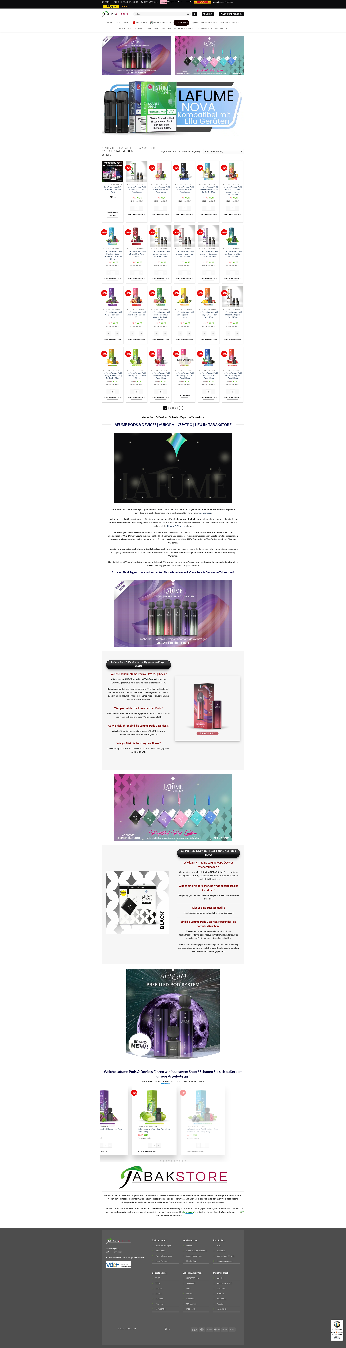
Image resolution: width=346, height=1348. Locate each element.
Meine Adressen (161, 1261)
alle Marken (221, 29)
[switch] (337, 1337)
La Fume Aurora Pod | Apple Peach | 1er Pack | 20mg (161, 189)
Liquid (194, 22)
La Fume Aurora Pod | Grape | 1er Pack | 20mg (113, 314)
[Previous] (106, 1123)
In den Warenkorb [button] (136, 214)
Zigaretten (112, 22)
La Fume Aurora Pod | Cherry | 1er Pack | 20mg (137, 253)
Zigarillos (124, 29)
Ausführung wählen (113, 214)
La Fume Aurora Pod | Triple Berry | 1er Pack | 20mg (208, 375)
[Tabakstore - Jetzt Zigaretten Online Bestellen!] (115, 14)
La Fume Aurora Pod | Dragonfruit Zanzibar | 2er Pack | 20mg (208, 253)
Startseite (109, 147)
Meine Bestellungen (163, 1246)
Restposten (141, 22)
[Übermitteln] (188, 14)
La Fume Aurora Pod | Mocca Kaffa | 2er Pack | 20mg (233, 314)
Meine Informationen (163, 1256)
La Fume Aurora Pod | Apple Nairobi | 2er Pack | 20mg (137, 189)
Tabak (125, 22)
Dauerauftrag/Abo (162, 22)
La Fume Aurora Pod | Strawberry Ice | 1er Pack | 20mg (161, 375)
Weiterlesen (184, 396)
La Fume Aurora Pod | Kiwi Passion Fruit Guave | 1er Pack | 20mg (161, 316)
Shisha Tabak (184, 29)
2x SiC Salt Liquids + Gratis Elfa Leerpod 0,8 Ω (112, 189)
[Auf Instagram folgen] (166, 1329)
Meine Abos (160, 1251)
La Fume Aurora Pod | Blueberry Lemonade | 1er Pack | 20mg (208, 189)
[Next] (239, 1123)
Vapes (163, 1272)
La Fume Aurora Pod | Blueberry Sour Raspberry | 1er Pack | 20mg (113, 255)
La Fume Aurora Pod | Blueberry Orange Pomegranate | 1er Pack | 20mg (233, 190)
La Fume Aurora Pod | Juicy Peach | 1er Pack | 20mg (136, 314)
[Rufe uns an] (169, 1329)
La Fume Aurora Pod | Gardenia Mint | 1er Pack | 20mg (233, 253)
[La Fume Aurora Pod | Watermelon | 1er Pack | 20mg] (109, 1107)
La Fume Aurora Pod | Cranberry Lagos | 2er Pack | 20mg (185, 253)
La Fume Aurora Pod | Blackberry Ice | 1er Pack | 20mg (185, 189)
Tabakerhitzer (208, 22)
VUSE (149, 29)
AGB (218, 1246)
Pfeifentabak (167, 29)
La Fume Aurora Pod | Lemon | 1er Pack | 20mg (185, 314)
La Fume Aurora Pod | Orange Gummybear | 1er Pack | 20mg (113, 375)
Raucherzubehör (228, 22)
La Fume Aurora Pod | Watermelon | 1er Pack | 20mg (233, 375)
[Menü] (341, 1321)
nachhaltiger (205, 512)
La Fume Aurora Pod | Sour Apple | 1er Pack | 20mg (137, 375)
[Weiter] (181, 408)
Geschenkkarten (204, 29)
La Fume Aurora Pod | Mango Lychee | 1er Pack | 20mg (208, 314)
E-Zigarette (180, 22)
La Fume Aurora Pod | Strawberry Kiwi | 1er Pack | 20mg (185, 375)
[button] (194, 14)
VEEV (156, 29)
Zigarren (137, 29)
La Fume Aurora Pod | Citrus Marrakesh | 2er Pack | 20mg (161, 253)
